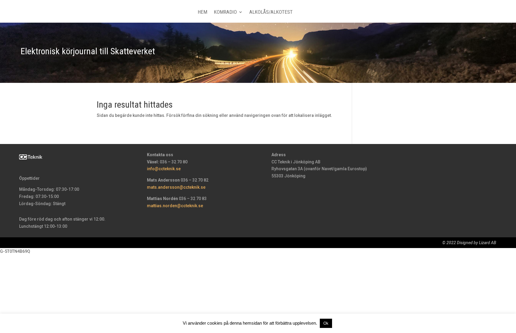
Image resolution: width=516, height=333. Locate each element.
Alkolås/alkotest (271, 12)
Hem (202, 12)
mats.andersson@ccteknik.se (176, 187)
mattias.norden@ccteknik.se (175, 205)
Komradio (225, 12)
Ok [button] (325, 323)
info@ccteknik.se (164, 168)
